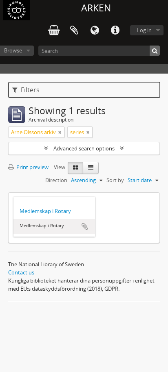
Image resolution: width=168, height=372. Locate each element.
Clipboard (74, 30)
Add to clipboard (85, 226)
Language (94, 30)
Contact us (21, 272)
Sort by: (115, 180)
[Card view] (75, 168)
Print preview (32, 167)
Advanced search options (84, 148)
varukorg (54, 30)
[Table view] (91, 168)
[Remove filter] (60, 132)
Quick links (115, 30)
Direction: (57, 180)
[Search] (155, 51)
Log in (144, 30)
